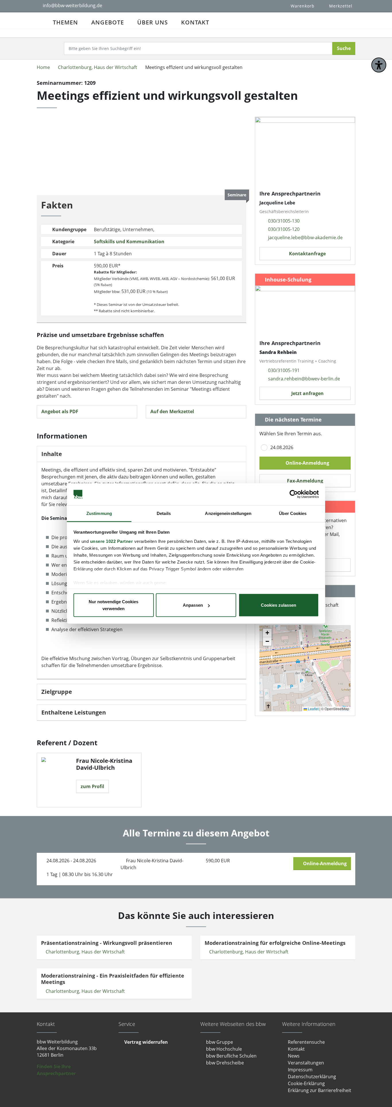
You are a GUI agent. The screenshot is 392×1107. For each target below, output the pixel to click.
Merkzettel (340, 6)
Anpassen (193, 605)
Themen (65, 22)
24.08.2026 (281, 447)
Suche (344, 48)
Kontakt (195, 22)
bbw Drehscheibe (225, 1063)
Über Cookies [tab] (292, 513)
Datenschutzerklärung (312, 1076)
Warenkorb (303, 6)
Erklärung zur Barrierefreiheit (319, 1090)
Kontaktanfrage (307, 253)
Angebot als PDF (59, 411)
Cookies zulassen (278, 605)
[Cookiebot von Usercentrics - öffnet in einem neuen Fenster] (294, 494)
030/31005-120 (284, 229)
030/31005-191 (284, 370)
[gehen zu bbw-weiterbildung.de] (41, 20)
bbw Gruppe (219, 1042)
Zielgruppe (56, 691)
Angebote (107, 22)
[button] (309, 672)
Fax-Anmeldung (305, 481)
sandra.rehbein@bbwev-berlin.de (304, 379)
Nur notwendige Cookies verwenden (113, 605)
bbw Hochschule (224, 1049)
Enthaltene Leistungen (73, 712)
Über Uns (152, 22)
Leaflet (313, 708)
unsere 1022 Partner (111, 541)
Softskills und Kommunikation (129, 241)
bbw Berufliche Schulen (231, 1056)
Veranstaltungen (306, 1063)
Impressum (300, 1069)
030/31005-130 (284, 221)
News (294, 1056)
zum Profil (92, 786)
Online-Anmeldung (306, 463)
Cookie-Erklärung (306, 1083)
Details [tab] (164, 513)
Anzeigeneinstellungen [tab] (228, 513)
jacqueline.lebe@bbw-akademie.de (305, 237)
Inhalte (51, 454)
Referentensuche (306, 1042)
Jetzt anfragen (307, 393)
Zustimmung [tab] (99, 513)
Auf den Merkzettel (172, 411)
